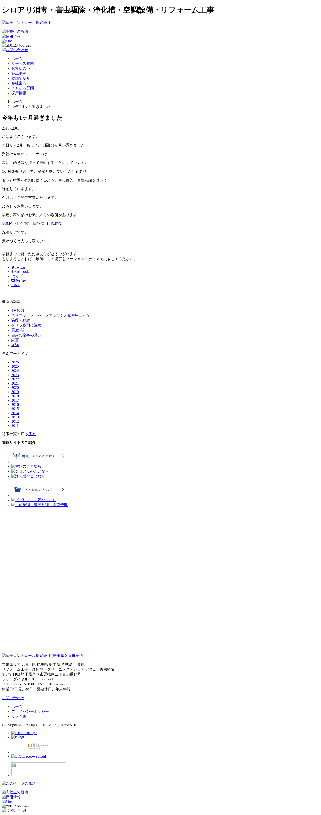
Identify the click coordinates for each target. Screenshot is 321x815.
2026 (15, 362)
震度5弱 (17, 330)
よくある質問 (22, 88)
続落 (15, 340)
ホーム (17, 58)
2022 (15, 379)
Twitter (20, 267)
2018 (15, 396)
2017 (15, 400)
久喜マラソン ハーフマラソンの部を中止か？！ (52, 315)
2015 (15, 409)
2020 (15, 388)
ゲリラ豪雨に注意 (26, 325)
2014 (15, 413)
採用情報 (18, 93)
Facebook (21, 272)
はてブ (17, 276)
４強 (15, 345)
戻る (32, 434)
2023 (15, 375)
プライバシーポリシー (30, 711)
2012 (15, 421)
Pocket (21, 281)
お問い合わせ (13, 698)
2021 (15, 383)
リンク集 (18, 716)
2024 (15, 371)
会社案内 (18, 83)
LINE (15, 285)
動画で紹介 (20, 78)
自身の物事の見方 (26, 335)
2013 (15, 417)
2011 (15, 426)
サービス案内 (22, 63)
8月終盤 (17, 310)
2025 (15, 366)
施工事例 (18, 73)
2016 (15, 404)
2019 (15, 392)
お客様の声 (20, 68)
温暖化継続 (20, 320)
